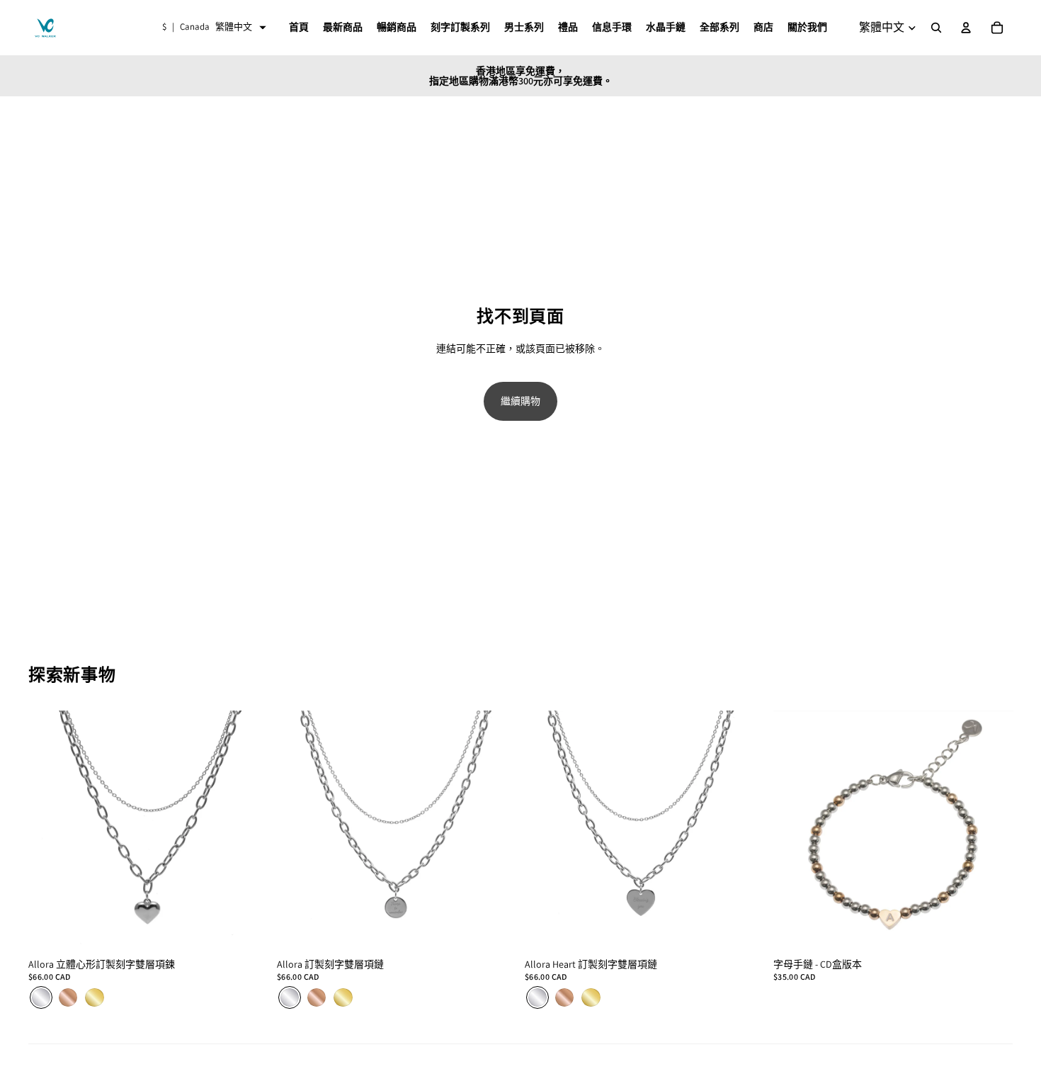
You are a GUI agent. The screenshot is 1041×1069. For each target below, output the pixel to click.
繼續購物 (520, 401)
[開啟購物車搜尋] (936, 27)
